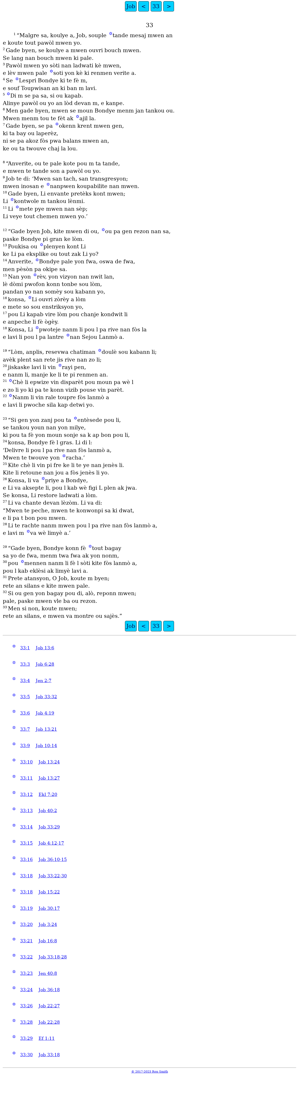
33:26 (26, 1005)
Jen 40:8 (48, 973)
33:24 (26, 989)
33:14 (26, 827)
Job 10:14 (46, 745)
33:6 (25, 713)
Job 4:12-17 (51, 843)
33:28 (26, 1022)
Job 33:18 (49, 1054)
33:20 (26, 924)
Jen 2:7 (43, 680)
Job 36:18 (49, 989)
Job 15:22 (49, 892)
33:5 (25, 696)
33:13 (26, 810)
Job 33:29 (49, 827)
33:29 (26, 1038)
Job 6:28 (45, 664)
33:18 (26, 875)
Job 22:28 (49, 1022)
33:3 (25, 664)
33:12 (26, 794)
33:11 (26, 778)
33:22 (26, 957)
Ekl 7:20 (48, 794)
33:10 (26, 762)
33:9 (25, 745)
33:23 (26, 973)
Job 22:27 (49, 1005)
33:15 (26, 843)
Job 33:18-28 (53, 957)
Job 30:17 (49, 908)
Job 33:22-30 (53, 875)
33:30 (26, 1054)
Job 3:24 (48, 924)
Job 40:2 (48, 810)
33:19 (26, 908)
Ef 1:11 (47, 1038)
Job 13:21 (46, 729)
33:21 (26, 940)
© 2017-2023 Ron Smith (149, 1071)
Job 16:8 (48, 940)
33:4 (25, 680)
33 (156, 6)
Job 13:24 (49, 762)
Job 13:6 (45, 647)
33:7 (25, 729)
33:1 (25, 647)
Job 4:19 (45, 713)
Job (130, 6)
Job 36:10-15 (53, 859)
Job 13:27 (49, 778)
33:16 (26, 859)
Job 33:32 (46, 696)
